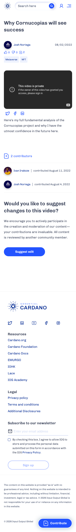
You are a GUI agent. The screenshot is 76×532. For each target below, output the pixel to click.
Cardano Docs (18, 353)
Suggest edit (24, 252)
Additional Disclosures (24, 411)
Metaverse (11, 59)
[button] (55, 523)
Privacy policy (18, 398)
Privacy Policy (31, 452)
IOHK (11, 366)
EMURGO (14, 360)
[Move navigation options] (69, 6)
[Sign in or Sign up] (61, 6)
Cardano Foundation (22, 347)
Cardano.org (17, 340)
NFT (24, 59)
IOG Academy (17, 380)
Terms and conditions (23, 404)
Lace (11, 373)
